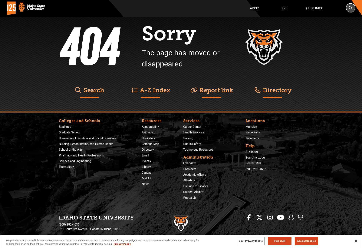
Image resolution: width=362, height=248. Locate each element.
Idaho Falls (252, 132)
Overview (189, 163)
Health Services (193, 132)
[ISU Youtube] (280, 217)
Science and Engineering (75, 161)
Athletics (189, 180)
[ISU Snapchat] (291, 217)
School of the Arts (71, 149)
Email (145, 155)
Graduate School (69, 132)
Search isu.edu (255, 157)
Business (65, 127)
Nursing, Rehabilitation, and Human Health (86, 144)
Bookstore (149, 138)
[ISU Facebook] (249, 217)
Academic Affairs (194, 174)
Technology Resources (198, 149)
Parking (188, 138)
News (146, 184)
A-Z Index (154, 90)
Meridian (251, 127)
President (189, 169)
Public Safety (192, 144)
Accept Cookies (306, 241)
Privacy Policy (122, 244)
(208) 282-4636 (255, 169)
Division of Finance (196, 186)
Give (284, 8)
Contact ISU (253, 163)
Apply (254, 8)
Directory (276, 90)
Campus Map (150, 144)
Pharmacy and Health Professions (81, 155)
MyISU (146, 178)
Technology (66, 167)
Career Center (192, 127)
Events (146, 161)
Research (189, 197)
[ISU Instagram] (270, 217)
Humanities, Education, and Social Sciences (87, 138)
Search (93, 90)
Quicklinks (313, 8)
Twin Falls (252, 138)
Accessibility (150, 127)
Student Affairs (193, 192)
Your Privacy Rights (251, 241)
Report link (215, 90)
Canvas (146, 172)
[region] (181, 241)
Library (146, 167)
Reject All (279, 241)
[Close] (356, 241)
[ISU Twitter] (259, 217)
